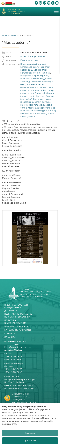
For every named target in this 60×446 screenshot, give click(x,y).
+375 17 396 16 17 (13, 356)
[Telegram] (36, 3)
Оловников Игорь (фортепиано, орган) (35, 100)
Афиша (14, 35)
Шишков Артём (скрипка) (33, 64)
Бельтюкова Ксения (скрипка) (35, 72)
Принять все (30, 440)
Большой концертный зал (33, 56)
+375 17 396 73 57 (13, 371)
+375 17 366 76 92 (13, 369)
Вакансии (10, 336)
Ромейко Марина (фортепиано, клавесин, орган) (36, 104)
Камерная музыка (29, 60)
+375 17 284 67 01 (13, 359)
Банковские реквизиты (17, 329)
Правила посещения (16, 326)
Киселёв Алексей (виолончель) (32, 86)
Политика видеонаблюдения (15, 322)
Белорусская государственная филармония (16, 11)
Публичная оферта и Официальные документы (16, 307)
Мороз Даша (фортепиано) (41, 107)
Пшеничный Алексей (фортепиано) (38, 110)
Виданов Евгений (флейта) (33, 113)
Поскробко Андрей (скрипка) (34, 75)
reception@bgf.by (13, 350)
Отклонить (30, 433)
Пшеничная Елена (29, 78)
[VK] (48, 3)
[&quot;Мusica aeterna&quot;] (30, 238)
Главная (5, 35)
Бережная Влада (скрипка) (33, 69)
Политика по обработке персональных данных (18, 315)
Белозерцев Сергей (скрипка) (35, 66)
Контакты (9, 333)
